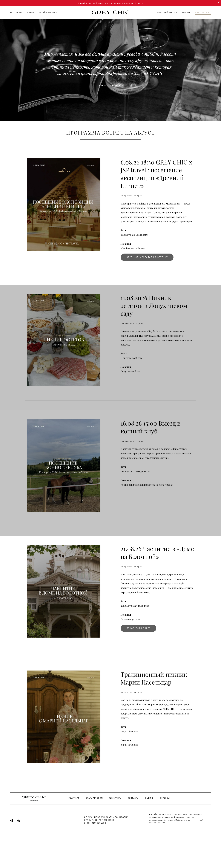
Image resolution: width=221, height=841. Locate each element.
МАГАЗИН (186, 12)
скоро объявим (129, 744)
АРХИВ (30, 12)
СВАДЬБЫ (165, 798)
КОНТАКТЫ (133, 798)
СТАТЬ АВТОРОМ (94, 798)
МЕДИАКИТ (74, 798)
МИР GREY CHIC (203, 12)
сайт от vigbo (110, 834)
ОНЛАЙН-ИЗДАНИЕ (48, 12)
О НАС (20, 12)
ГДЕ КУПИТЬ (115, 798)
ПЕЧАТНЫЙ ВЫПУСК (167, 12)
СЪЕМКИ (149, 798)
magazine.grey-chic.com (170, 814)
